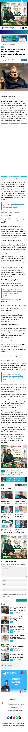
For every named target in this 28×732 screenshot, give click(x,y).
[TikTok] (20, 717)
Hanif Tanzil (3, 59)
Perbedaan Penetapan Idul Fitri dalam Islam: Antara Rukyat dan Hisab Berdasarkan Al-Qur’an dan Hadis (7, 531)
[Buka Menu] (23, 28)
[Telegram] (22, 485)
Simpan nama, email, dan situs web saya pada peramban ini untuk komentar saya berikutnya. (14, 594)
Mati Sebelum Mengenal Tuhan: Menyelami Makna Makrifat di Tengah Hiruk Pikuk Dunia (20, 531)
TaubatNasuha (17, 474)
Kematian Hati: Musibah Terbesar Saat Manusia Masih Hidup (20, 501)
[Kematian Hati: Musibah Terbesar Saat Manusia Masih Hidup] (21, 495)
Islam (19, 471)
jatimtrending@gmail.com (15, 710)
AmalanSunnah (11, 471)
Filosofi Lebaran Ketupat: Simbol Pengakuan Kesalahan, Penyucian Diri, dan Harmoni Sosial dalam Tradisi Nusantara (20, 516)
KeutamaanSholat (18, 473)
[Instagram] (14, 717)
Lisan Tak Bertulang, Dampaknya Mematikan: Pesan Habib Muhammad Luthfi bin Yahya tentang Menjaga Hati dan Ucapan (7, 516)
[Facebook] (16, 485)
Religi (3, 46)
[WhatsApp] (25, 485)
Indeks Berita (6, 725)
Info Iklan (11, 723)
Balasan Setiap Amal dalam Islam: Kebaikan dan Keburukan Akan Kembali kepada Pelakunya (7, 501)
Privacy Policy (20, 723)
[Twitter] (19, 485)
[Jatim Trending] (9, 28)
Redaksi (4, 723)
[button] (20, 28)
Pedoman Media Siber (19, 725)
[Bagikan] (25, 60)
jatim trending (6, 473)
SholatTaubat (6, 474)
